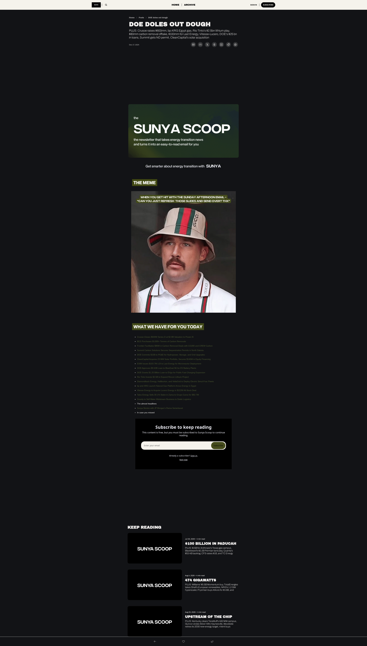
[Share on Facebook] (200, 44)
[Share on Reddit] (228, 44)
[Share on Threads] (214, 44)
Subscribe (218, 445)
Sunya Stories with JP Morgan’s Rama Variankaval (160, 408)
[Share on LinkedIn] (221, 44)
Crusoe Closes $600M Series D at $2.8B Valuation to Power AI (165, 337)
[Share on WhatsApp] (235, 44)
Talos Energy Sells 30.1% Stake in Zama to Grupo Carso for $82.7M (168, 395)
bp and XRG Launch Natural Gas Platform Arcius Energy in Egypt (166, 386)
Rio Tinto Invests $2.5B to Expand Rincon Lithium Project (163, 377)
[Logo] (96, 4)
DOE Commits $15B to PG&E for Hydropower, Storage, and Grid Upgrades (171, 355)
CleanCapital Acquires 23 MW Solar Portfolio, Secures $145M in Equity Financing (174, 359)
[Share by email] (193, 44)
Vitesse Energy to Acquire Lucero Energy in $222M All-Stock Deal (166, 390)
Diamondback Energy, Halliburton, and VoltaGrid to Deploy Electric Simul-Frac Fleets (175, 381)
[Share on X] (207, 44)
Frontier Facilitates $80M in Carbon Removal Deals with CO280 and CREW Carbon (175, 346)
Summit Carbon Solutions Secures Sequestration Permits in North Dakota (170, 350)
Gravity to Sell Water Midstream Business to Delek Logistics (164, 399)
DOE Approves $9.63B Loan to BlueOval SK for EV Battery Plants (166, 368)
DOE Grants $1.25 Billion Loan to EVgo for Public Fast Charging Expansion (171, 372)
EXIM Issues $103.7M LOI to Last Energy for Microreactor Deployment (169, 363)
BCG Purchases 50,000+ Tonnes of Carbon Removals (161, 341)
